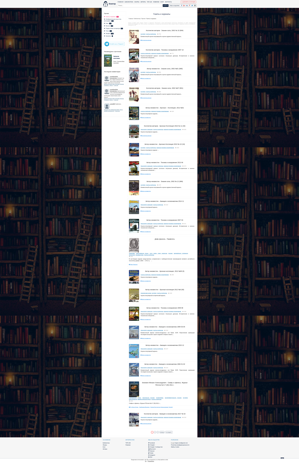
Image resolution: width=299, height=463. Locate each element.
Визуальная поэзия (148, 397)
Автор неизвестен (146, 78)
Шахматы (109, 36)
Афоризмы (132, 253)
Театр (109, 31)
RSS (150, 457)
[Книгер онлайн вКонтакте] (187, 5)
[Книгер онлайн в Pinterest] (189, 5)
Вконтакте (153, 449)
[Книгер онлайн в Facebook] (181, 5)
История (185, 397)
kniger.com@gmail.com (181, 443)
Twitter (151, 453)
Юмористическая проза (144, 399)
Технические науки (146, 293)
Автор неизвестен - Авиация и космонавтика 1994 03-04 (164, 327)
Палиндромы (159, 397)
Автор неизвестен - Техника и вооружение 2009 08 (164, 308)
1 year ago (116, 85)
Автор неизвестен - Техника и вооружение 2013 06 (164, 162)
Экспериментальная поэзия (173, 397)
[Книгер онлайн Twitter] (192, 5)
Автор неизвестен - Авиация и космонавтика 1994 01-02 (164, 364)
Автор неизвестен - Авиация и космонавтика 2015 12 (165, 345)
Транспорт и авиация (146, 129)
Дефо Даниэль (134, 264)
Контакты (168, 2)
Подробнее (151, 461)
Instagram (152, 455)
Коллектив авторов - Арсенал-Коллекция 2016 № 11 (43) (164, 126)
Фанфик (109, 33)
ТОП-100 (149, 2)
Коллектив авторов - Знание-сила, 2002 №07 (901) (164, 88)
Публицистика (139, 255)
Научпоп (143, 34)
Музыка (109, 25)
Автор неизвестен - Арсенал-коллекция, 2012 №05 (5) (164, 271)
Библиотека (129, 2)
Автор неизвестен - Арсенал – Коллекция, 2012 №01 (165, 108)
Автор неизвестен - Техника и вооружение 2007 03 (164, 220)
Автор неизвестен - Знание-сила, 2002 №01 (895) (165, 69)
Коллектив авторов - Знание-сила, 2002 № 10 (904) (164, 30)
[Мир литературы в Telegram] (114, 43)
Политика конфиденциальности (180, 445)
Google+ (152, 445)
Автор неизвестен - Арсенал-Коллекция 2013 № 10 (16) (165, 144)
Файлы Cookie (175, 447)
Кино (108, 23)
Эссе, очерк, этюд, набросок (158, 253)
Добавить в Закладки (189, 1)
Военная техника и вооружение (160, 53)
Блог (162, 2)
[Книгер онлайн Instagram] (195, 5)
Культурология (133, 399)
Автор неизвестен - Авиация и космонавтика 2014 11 (165, 201)
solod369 (112, 104)
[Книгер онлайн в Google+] (184, 5)
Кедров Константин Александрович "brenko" (161, 407)
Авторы (143, 2)
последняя (168, 432)
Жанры (136, 2)
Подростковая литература (114, 28)
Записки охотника (116, 57)
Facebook (152, 443)
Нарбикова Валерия (144, 407)
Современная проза (135, 397)
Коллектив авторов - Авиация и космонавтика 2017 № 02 (164, 414)
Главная (120, 2)
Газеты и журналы (151, 34)
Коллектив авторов (146, 40)
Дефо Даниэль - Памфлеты (165, 239)
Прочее (143, 18)
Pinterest (151, 451)
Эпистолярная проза (142, 253)
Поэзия (170, 253)
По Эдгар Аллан (134, 407)
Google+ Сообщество (156, 447)
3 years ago (117, 111)
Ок (145, 461)
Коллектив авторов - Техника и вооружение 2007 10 (165, 50)
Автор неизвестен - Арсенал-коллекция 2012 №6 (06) (164, 289)
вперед (162, 432)
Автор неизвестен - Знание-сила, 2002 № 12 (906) (165, 181)
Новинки (156, 2)
